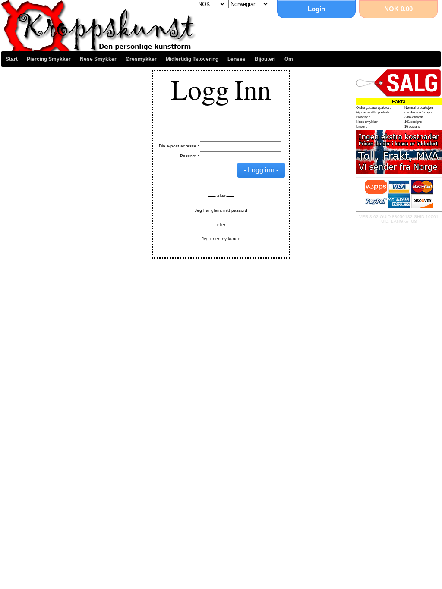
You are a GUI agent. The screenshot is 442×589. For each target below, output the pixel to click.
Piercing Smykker (49, 59)
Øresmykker (141, 59)
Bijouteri (265, 59)
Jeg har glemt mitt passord (221, 210)
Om (288, 59)
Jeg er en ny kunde (221, 238)
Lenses (236, 59)
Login (316, 9)
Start (12, 59)
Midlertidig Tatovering (192, 59)
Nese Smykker (98, 59)
